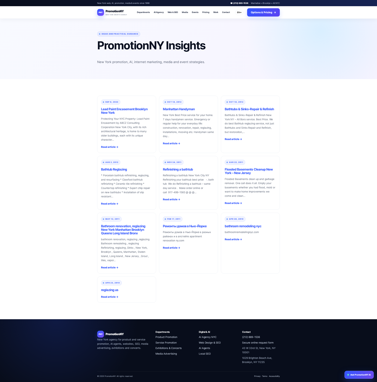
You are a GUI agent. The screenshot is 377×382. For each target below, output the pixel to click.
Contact (226, 12)
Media (185, 12)
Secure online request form (257, 342)
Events (195, 12)
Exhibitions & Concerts (169, 348)
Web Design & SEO (210, 342)
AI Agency (159, 12)
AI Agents (204, 348)
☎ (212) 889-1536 (239, 3)
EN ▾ (239, 12)
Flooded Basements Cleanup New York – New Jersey (249, 171)
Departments (143, 12)
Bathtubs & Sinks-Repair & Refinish (249, 109)
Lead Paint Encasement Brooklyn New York (124, 111)
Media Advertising (166, 353)
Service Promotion (166, 342)
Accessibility (274, 376)
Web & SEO (173, 12)
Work (215, 12)
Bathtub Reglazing (114, 169)
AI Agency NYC (207, 337)
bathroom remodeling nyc (243, 226)
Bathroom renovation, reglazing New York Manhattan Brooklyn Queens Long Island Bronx (123, 229)
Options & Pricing (261, 12)
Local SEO (205, 353)
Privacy (257, 376)
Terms (264, 376)
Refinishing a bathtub (178, 169)
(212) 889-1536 (251, 337)
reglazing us (109, 290)
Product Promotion (166, 337)
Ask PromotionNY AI (360, 374)
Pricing (205, 12)
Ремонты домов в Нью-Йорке (185, 226)
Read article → (109, 146)
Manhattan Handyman (179, 109)
